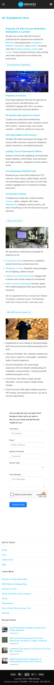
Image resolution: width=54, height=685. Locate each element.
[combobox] (27, 467)
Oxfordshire (19, 46)
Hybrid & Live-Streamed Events (20, 276)
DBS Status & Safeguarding (14, 584)
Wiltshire (9, 46)
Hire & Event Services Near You (16, 608)
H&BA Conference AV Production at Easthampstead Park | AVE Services (25, 660)
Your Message (15, 474)
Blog (4, 565)
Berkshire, (40, 28)
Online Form (7, 560)
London (25, 31)
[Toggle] (50, 598)
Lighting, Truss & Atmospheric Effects (24, 151)
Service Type (14, 463)
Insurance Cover (9, 589)
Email (11, 440)
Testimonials (7, 603)
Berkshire (10, 43)
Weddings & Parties (14, 268)
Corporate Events (13, 261)
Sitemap (5, 613)
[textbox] (27, 467)
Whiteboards (11, 205)
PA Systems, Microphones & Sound (23, 115)
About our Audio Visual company (16, 594)
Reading (18, 49)
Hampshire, (37, 43)
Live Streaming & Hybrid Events (21, 171)
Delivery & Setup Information (14, 579)
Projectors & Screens (16, 96)
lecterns (9, 201)
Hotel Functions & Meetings (18, 284)
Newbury (27, 49)
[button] (3, 4)
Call (4, 555)
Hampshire (12, 31)
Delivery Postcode (16, 451)
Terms (4, 599)
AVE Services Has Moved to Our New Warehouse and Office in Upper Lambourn (28, 639)
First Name (13, 429)
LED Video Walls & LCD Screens (21, 135)
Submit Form (18, 505)
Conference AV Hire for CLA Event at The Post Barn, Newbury (30, 650)
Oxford (35, 49)
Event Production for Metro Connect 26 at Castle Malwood (27, 629)
